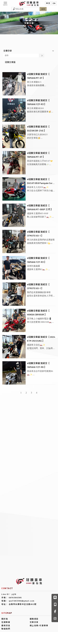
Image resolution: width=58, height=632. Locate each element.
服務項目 (34, 619)
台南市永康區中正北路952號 (23, 604)
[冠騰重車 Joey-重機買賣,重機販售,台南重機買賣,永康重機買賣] (29, 3)
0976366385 (15, 597)
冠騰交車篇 (10, 62)
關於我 (4, 619)
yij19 (14, 594)
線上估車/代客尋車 (39, 625)
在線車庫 (5, 622)
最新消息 (5, 625)
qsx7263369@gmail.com (21, 601)
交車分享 (34, 622)
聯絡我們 (5, 628)
